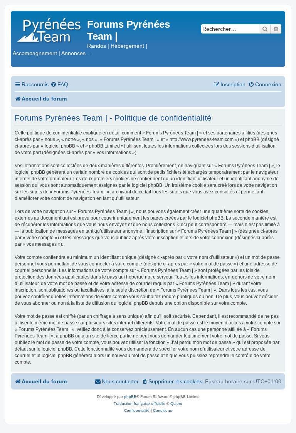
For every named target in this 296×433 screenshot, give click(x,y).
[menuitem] (59, 85)
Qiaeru (176, 403)
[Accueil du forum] (50, 29)
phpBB (130, 396)
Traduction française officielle (139, 403)
